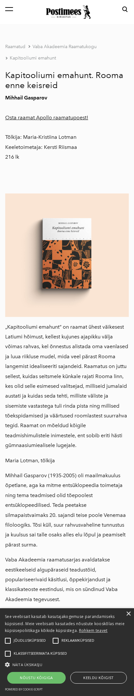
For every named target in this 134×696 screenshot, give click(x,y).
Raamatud (15, 46)
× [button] (128, 613)
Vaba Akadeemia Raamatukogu (65, 46)
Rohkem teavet (93, 630)
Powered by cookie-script (24, 689)
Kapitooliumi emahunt (33, 58)
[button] (67, 664)
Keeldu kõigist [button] (98, 677)
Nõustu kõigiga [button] (36, 677)
